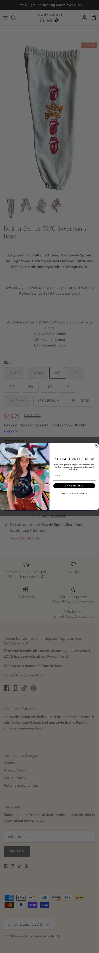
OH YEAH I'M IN (74, 486)
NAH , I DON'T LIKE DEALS (74, 493)
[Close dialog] (96, 446)
